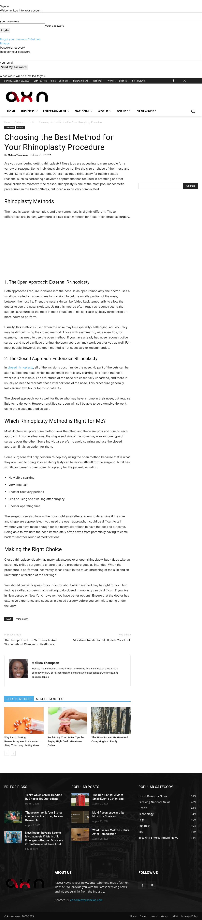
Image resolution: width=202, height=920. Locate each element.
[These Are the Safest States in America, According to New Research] (13, 817)
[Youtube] (195, 81)
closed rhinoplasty (20, 367)
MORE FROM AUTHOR (50, 699)
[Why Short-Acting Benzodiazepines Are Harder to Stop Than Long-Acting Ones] (24, 720)
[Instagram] (179, 81)
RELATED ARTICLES (19, 699)
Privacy (5, 43)
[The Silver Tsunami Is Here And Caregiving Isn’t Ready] (111, 720)
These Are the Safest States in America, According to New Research (44, 816)
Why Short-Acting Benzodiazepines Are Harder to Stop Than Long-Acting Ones (22, 741)
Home (7, 122)
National (19, 122)
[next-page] (13, 753)
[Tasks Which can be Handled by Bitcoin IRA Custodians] (13, 799)
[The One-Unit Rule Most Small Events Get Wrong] (80, 799)
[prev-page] (6, 753)
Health (31, 122)
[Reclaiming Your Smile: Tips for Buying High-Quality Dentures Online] (67, 720)
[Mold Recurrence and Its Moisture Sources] (80, 817)
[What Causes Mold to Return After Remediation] (80, 834)
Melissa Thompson (18, 154)
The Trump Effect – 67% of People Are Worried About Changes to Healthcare (30, 642)
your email (6, 62)
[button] (193, 111)
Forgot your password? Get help (20, 39)
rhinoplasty (22, 618)
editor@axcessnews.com (86, 900)
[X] (184, 81)
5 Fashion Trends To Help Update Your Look (102, 640)
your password (54, 25)
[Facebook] (173, 81)
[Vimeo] (190, 81)
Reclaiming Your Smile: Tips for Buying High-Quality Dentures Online (66, 741)
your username (9, 21)
